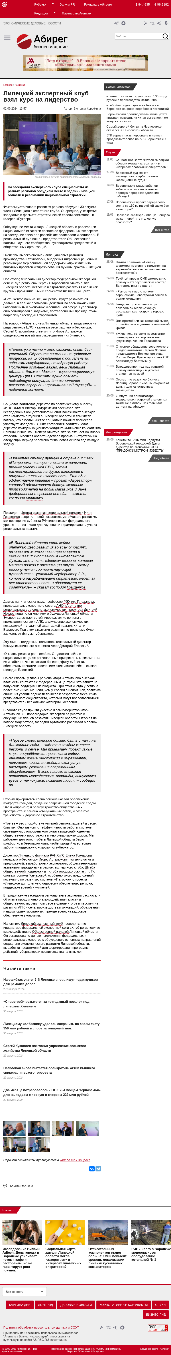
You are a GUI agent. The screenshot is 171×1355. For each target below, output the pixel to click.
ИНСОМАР (13, 408)
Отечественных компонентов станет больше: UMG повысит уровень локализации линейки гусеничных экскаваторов (107, 1258)
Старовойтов (47, 315)
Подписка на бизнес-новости (66, 1348)
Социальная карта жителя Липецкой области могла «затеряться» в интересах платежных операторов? (142, 163)
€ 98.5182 (162, 4)
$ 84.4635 (143, 4)
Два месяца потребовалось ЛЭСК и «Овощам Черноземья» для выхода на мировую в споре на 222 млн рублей (52, 1092)
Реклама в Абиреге (98, 4)
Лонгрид (112, 254)
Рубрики (40, 4)
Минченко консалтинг (82, 428)
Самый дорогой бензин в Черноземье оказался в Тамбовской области (134, 128)
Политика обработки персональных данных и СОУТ (41, 1327)
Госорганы (98, 1351)
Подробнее (161, 458)
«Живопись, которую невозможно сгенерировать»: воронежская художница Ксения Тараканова (140, 337)
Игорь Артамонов (68, 331)
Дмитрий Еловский (73, 646)
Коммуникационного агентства (26, 646)
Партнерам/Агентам (76, 13)
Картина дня (20, 1305)
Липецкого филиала (33, 855)
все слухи (162, 229)
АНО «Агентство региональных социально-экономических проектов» (43, 607)
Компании (84, 1351)
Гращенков (76, 587)
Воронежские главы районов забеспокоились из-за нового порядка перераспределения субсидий (137, 191)
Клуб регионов (24, 283)
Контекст (8, 1210)
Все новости (15, 1291)
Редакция (41, 13)
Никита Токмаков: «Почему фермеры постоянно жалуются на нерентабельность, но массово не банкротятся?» (141, 267)
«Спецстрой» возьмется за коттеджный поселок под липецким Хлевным (46, 1004)
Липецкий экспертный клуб (42, 923)
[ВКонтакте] (92, 1168)
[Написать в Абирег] (123, 23)
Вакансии (90, 1348)
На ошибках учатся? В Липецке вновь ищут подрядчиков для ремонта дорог (50, 982)
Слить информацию (108, 1348)
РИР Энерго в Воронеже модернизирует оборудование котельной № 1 (151, 1254)
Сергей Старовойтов (53, 283)
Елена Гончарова (78, 855)
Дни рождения (116, 432)
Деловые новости (76, 1305)
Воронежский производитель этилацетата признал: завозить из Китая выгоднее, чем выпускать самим (137, 117)
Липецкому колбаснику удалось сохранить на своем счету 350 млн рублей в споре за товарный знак (51, 1026)
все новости (160, 420)
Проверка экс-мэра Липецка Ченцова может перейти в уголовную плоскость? (143, 218)
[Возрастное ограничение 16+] (4, 4)
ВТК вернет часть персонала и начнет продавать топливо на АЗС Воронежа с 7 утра (136, 139)
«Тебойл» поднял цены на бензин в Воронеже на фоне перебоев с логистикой (137, 106)
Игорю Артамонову (53, 859)
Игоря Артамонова (67, 678)
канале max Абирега (75, 1160)
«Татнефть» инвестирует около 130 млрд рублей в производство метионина (136, 98)
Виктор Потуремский (41, 408)
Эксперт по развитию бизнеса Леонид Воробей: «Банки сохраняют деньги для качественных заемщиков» (142, 385)
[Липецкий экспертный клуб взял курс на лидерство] (15, 1129)
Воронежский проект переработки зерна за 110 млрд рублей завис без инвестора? (142, 205)
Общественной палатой (50, 931)
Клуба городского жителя (68, 871)
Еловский (25, 670)
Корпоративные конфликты (124, 1305)
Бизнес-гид (156, 1314)
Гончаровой (37, 875)
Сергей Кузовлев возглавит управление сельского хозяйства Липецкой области (44, 1048)
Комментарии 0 (21, 1186)
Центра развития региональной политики (52, 512)
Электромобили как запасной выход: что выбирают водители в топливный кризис (143, 324)
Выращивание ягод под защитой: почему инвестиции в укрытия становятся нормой (140, 370)
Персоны (72, 1351)
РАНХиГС (57, 855)
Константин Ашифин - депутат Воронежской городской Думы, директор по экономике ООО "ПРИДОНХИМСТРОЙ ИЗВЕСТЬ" (140, 445)
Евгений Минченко (17, 432)
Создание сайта (149, 1348)
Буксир (23, 219)
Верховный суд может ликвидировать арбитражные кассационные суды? (137, 176)
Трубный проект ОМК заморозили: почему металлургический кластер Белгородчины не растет (141, 282)
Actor (55, 646)
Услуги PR (67, 4)
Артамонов (58, 722)
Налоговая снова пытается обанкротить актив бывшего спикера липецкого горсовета (49, 1070)
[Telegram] (98, 1168)
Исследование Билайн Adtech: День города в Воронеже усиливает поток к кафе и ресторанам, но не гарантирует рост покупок (21, 1259)
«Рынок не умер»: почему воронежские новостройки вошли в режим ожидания (141, 295)
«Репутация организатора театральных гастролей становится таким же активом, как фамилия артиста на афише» (141, 401)
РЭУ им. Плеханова (78, 601)
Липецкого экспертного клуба (36, 211)
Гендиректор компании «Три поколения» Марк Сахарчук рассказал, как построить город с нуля (140, 309)
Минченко (34, 498)
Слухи (110, 152)
